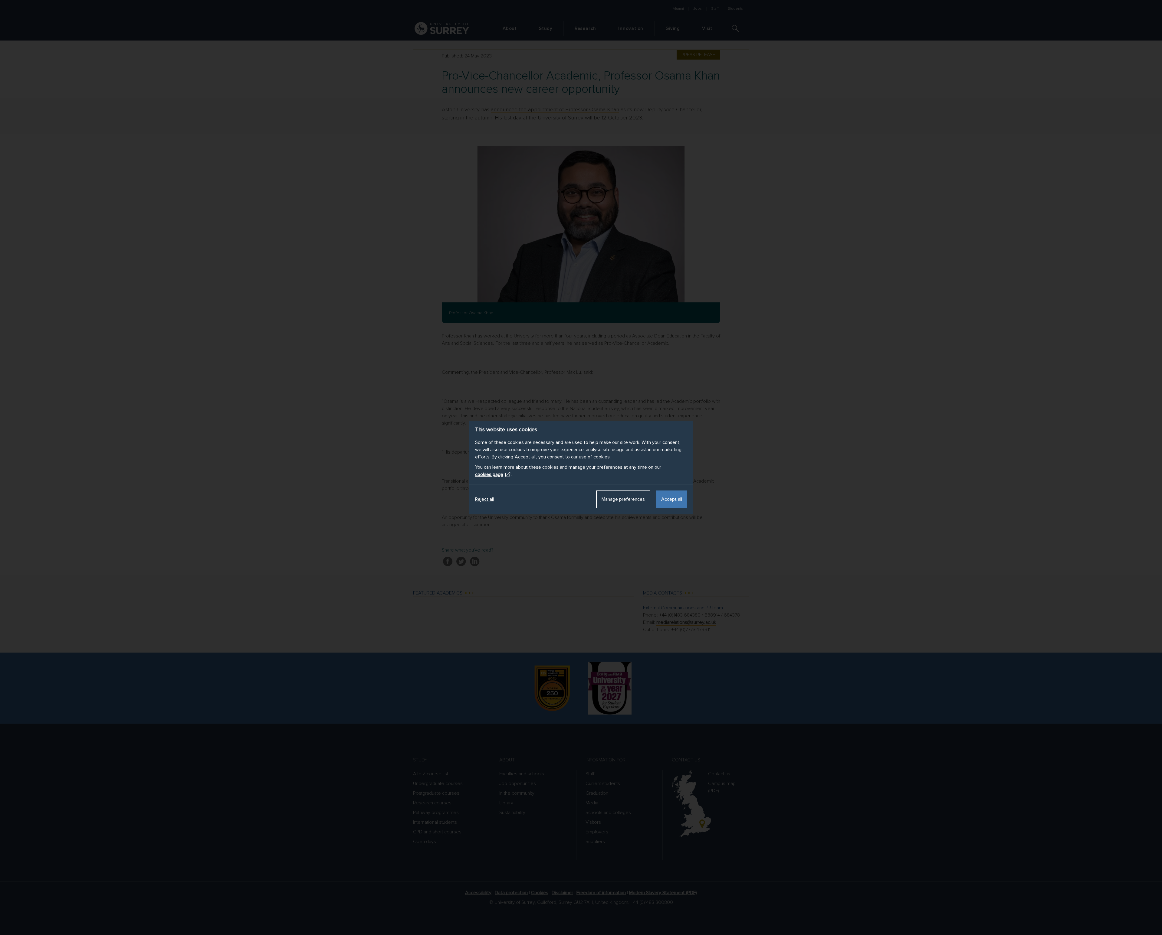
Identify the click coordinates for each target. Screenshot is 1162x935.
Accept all (671, 499)
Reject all (484, 499)
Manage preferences (623, 499)
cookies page (489, 474)
